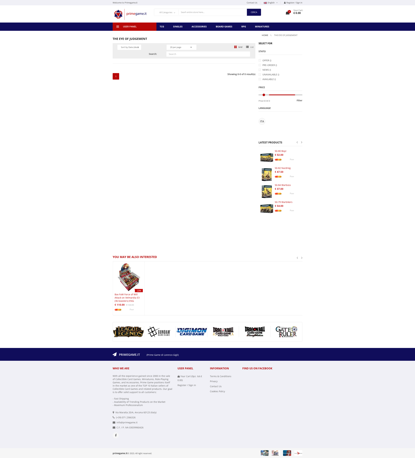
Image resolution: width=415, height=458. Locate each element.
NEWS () (266, 69)
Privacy (214, 381)
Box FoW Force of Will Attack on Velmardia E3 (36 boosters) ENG (127, 297)
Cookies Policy (217, 391)
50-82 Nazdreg (283, 168)
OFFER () (266, 60)
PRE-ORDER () (269, 65)
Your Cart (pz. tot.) (190, 378)
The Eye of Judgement (285, 35)
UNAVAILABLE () (270, 74)
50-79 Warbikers (283, 202)
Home (265, 35)
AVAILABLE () (269, 79)
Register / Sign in (294, 2)
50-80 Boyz (280, 151)
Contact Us (252, 2)
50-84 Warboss (283, 185)
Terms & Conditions (220, 376)
